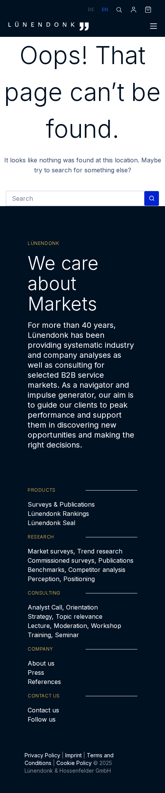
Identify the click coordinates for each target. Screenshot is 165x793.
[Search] (119, 9)
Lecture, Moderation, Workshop (74, 625)
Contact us (43, 710)
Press (36, 672)
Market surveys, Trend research (75, 551)
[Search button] (151, 198)
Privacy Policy (42, 755)
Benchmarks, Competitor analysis (76, 569)
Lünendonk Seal (51, 523)
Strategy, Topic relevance (65, 616)
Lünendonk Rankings (58, 513)
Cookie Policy (74, 763)
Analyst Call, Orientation (63, 607)
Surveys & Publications (61, 504)
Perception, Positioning (61, 579)
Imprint (73, 755)
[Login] (133, 9)
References (44, 682)
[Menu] (153, 26)
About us (41, 663)
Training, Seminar (53, 635)
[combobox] (75, 198)
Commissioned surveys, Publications (81, 560)
